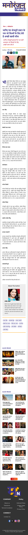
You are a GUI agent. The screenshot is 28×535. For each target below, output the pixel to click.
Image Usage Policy (21, 506)
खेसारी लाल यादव (6, 323)
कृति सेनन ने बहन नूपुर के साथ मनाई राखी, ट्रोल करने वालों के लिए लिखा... (20, 445)
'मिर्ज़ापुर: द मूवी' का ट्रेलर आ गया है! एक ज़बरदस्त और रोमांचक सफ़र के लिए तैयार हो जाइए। (20, 353)
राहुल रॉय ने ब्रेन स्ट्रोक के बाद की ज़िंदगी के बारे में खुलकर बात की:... (7, 418)
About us (7, 503)
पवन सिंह (21, 323)
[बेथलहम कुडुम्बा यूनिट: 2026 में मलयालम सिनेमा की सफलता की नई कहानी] (7, 397)
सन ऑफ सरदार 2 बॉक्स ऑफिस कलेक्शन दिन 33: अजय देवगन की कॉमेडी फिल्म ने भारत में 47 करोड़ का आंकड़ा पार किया (20, 380)
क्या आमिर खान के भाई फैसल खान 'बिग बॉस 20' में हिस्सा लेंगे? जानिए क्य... (20, 432)
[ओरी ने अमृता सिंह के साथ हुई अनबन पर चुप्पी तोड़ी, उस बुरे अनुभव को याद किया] (20, 453)
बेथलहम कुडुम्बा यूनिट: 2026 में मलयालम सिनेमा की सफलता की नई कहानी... (7, 404)
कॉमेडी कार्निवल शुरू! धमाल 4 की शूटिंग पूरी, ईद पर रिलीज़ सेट (20, 370)
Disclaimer (7, 505)
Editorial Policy (21, 503)
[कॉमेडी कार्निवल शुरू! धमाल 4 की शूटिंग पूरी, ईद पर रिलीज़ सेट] (8, 371)
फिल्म (4, 26)
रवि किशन (20, 326)
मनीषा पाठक (9, 50)
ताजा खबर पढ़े (14, 479)
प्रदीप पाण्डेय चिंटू (6, 326)
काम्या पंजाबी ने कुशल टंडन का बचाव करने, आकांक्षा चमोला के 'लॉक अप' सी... (7, 459)
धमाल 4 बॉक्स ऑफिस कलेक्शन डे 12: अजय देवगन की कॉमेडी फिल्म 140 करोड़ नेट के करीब (20, 362)
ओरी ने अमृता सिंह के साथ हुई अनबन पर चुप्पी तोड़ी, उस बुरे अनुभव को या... (20, 459)
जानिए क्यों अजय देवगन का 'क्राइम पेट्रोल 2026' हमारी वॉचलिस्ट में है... (20, 418)
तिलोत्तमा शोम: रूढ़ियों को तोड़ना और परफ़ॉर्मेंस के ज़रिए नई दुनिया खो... (20, 473)
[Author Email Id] (11, 301)
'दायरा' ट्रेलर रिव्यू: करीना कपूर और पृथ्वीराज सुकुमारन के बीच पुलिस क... (20, 404)
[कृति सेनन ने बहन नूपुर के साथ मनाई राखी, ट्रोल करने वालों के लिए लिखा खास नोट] (20, 439)
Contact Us (7, 517)
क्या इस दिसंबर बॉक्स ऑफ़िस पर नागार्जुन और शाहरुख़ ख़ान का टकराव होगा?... (7, 432)
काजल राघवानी (18, 320)
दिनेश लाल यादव (15, 323)
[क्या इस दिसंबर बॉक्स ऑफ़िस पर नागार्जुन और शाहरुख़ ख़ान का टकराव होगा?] (7, 425)
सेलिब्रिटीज (10, 26)
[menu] (24, 14)
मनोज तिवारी (14, 326)
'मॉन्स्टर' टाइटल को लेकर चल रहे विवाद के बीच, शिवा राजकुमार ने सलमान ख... (7, 445)
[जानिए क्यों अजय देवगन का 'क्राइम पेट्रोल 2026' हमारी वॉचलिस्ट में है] (20, 411)
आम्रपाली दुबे (11, 320)
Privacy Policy (21, 509)
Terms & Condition (7, 508)
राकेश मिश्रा (5, 329)
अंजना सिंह (5, 320)
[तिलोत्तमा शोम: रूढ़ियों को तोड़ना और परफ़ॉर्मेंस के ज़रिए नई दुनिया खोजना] (20, 467)
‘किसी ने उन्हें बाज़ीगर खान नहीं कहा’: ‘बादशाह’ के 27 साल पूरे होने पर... (7, 473)
